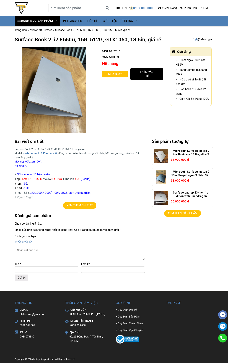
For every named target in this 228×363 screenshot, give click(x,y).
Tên (18, 264)
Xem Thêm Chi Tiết (80, 205)
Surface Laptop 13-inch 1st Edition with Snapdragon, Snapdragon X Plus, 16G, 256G (191, 196)
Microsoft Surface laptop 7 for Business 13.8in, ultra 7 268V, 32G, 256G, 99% (191, 154)
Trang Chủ (21, 30)
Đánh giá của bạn (25, 236)
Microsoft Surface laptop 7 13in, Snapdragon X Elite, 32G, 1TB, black (191, 175)
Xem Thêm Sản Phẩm (182, 213)
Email (85, 264)
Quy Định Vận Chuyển (130, 330)
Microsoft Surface (41, 30)
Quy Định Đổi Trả (127, 309)
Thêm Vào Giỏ (147, 74)
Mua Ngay (115, 74)
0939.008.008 (143, 8)
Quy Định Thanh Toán (130, 323)
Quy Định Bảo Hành (129, 316)
